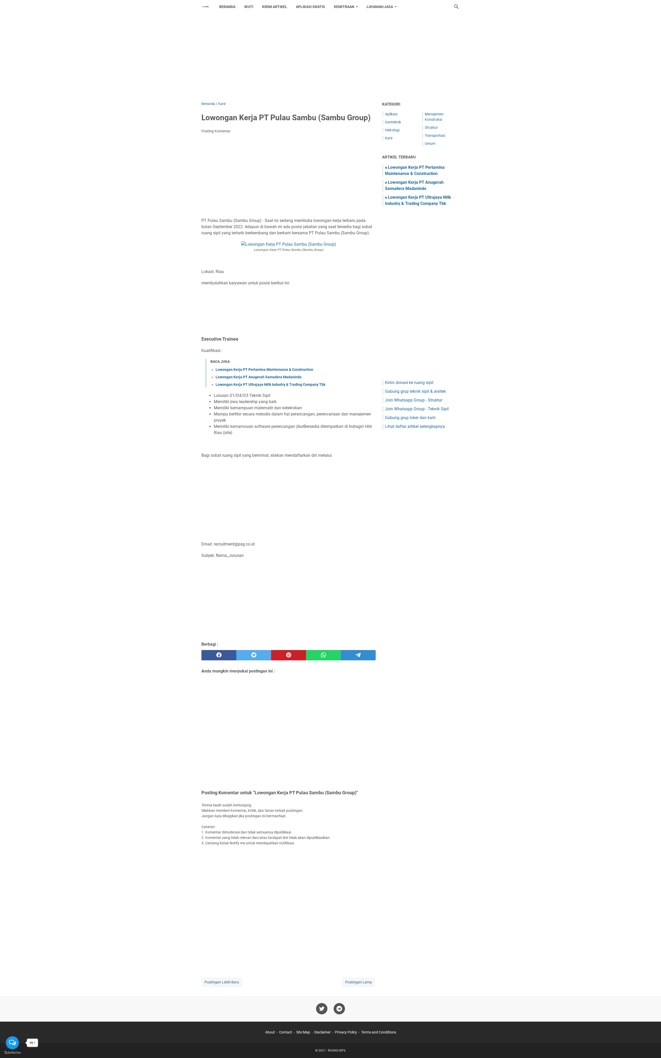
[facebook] (218, 655)
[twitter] (253, 655)
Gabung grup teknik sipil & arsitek (415, 391)
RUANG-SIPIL (337, 1050)
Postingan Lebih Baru (221, 982)
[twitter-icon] (321, 1008)
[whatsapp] (323, 655)
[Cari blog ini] (456, 7)
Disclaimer (322, 1032)
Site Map (303, 1032)
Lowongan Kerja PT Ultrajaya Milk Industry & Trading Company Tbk (270, 384)
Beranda (227, 7)
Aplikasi (391, 114)
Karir (389, 138)
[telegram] (358, 655)
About (270, 1032)
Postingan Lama (358, 982)
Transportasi (435, 135)
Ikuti (248, 7)
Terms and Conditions (378, 1032)
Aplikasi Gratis (310, 7)
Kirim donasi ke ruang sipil (409, 382)
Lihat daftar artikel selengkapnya (415, 426)
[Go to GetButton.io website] (12, 1052)
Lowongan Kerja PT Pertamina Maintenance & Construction (264, 369)
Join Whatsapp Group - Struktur (413, 400)
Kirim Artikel (274, 7)
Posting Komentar (216, 131)
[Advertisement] (330, 57)
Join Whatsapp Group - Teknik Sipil (417, 408)
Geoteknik (393, 122)
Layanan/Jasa (380, 7)
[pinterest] (288, 655)
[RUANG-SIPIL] (205, 6)
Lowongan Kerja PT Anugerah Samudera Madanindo (259, 377)
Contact (285, 1032)
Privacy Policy (346, 1032)
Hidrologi (392, 130)
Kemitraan (344, 7)
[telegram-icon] (339, 1008)
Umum (430, 143)
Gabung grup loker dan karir (410, 417)
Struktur (431, 127)
